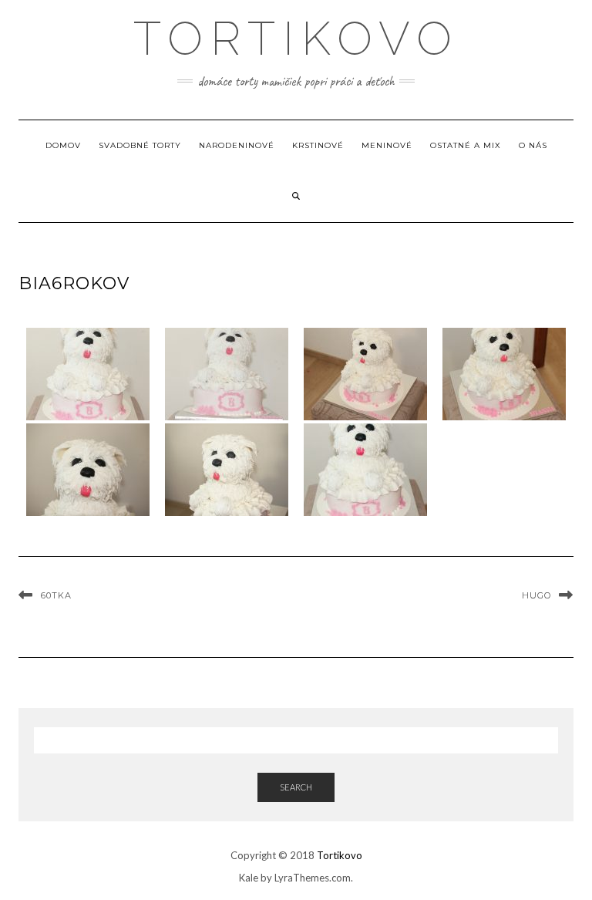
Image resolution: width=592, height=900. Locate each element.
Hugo (536, 595)
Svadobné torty (140, 145)
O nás (533, 145)
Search (296, 787)
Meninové (387, 145)
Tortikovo (339, 855)
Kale (248, 877)
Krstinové (318, 145)
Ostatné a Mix (465, 145)
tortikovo (296, 39)
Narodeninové (236, 145)
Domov (63, 145)
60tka (56, 595)
